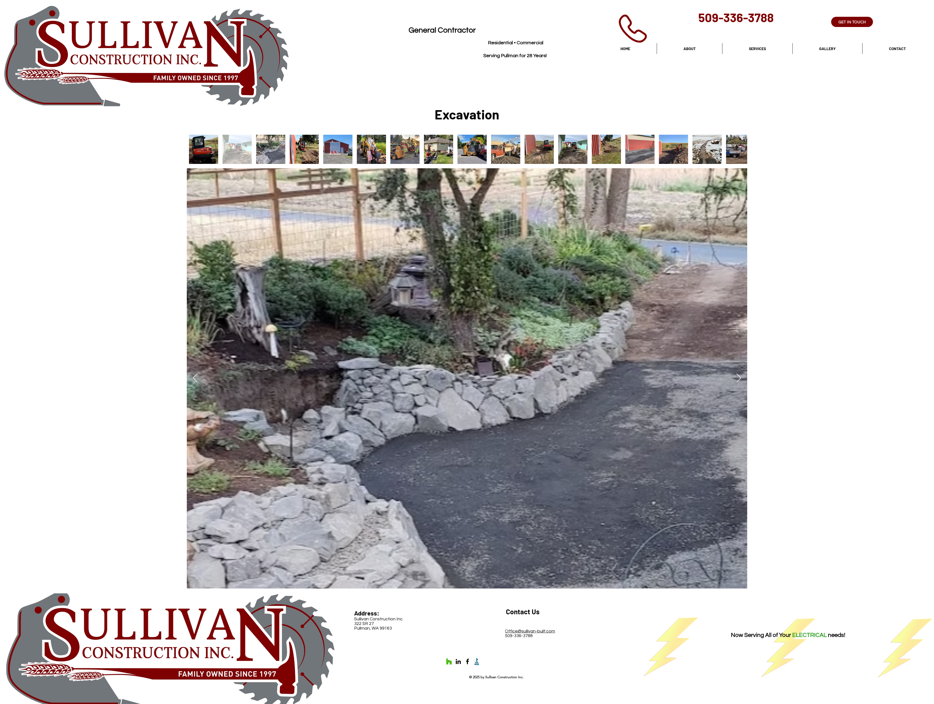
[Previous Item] (195, 378)
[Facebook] (467, 661)
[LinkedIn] (458, 661)
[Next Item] (739, 378)
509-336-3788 (736, 17)
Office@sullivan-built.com (530, 631)
